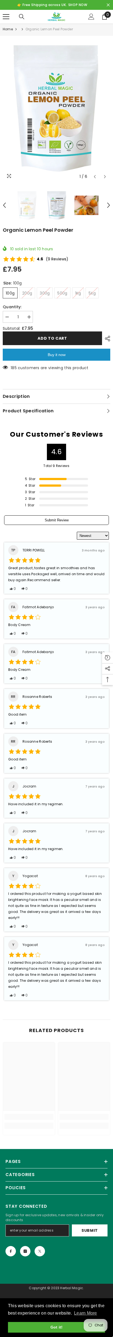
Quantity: (12, 307)
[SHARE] (106, 338)
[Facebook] (10, 1251)
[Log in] (91, 17)
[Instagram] (25, 1251)
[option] (56, 109)
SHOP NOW (77, 4)
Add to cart (52, 338)
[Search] (21, 16)
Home (8, 29)
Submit (89, 1230)
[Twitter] (40, 1251)
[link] (28, 1117)
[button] (95, 176)
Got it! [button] (56, 1327)
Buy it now (57, 354)
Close (108, 5)
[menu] (6, 16)
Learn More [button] (85, 1313)
